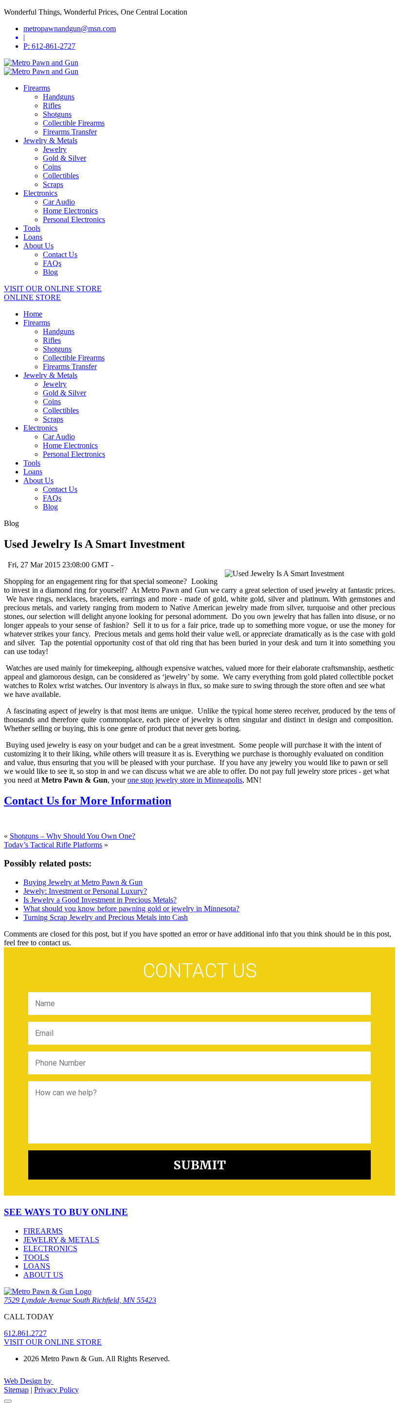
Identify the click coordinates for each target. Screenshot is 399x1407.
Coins (52, 167)
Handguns (58, 97)
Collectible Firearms (74, 123)
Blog (50, 272)
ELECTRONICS (50, 1248)
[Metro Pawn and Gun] (41, 62)
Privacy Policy (56, 1390)
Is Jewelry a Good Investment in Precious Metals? (100, 900)
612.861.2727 (25, 1333)
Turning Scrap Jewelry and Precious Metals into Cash (105, 917)
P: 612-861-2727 (49, 46)
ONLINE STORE (32, 297)
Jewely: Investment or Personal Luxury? (85, 891)
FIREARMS (43, 1231)
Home (32, 314)
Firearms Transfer (70, 132)
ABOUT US (43, 1275)
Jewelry (55, 149)
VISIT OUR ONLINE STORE (53, 288)
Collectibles (61, 175)
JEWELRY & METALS (61, 1240)
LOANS (36, 1266)
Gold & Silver (64, 158)
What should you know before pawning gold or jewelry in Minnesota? (131, 908)
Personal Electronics (74, 219)
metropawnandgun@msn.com (69, 28)
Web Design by (29, 1381)
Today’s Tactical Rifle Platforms (53, 845)
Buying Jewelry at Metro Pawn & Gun (83, 882)
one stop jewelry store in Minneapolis (184, 780)
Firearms (36, 88)
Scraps (53, 184)
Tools (31, 228)
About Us (38, 246)
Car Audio (59, 202)
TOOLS (36, 1257)
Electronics (40, 193)
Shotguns (57, 114)
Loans (32, 237)
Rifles (52, 105)
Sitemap (16, 1390)
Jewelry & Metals (50, 140)
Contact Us (60, 254)
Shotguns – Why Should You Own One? (72, 836)
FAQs (52, 263)
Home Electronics (70, 210)
